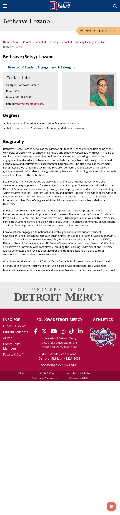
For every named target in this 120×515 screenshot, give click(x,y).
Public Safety (46, 373)
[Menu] (5, 6)
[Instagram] (64, 332)
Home (6, 42)
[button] (111, 506)
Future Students (14, 326)
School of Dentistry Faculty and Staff (83, 42)
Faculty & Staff (13, 354)
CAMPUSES (48, 364)
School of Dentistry (46, 42)
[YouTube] (55, 332)
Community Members (11, 346)
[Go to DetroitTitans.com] (103, 345)
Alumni (8, 338)
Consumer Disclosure (44, 378)
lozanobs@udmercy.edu (29, 103)
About (17, 42)
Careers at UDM (78, 378)
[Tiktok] (72, 332)
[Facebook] (37, 332)
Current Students (15, 332)
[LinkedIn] (81, 332)
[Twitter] (45, 332)
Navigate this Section (100, 31)
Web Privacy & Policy (79, 373)
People (27, 42)
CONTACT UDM (68, 364)
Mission (22, 373)
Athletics (103, 319)
